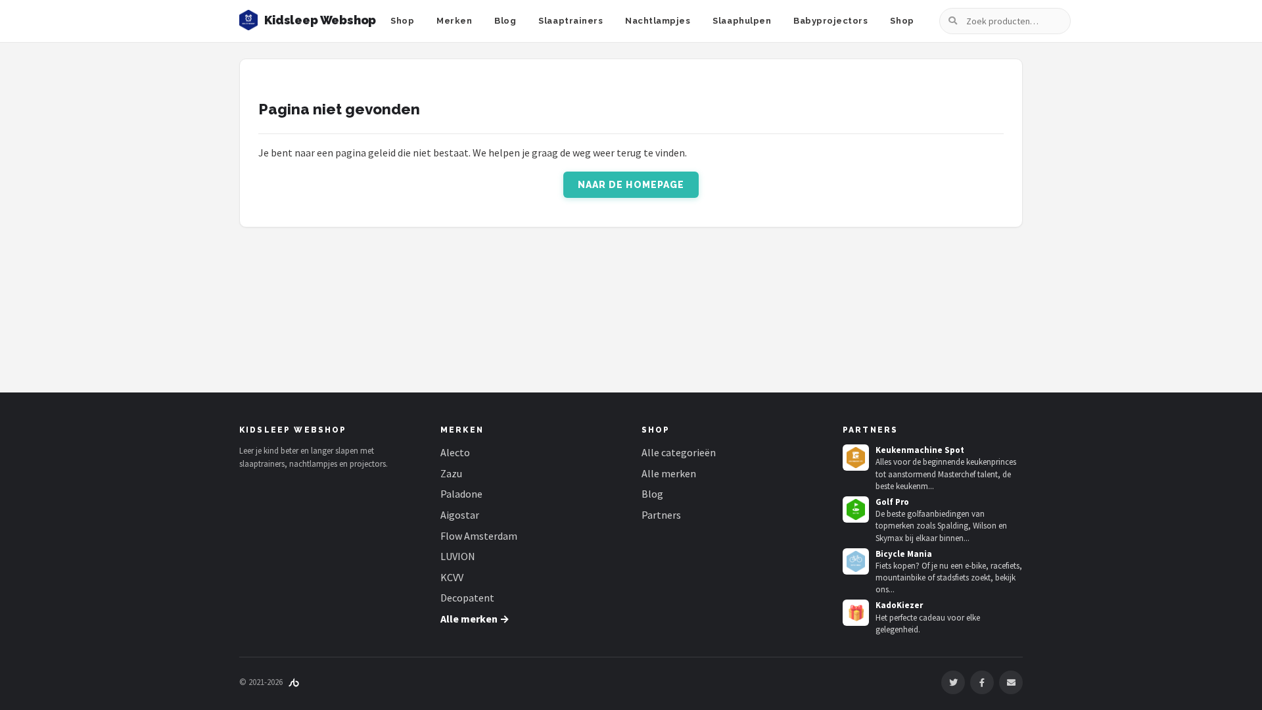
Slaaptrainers (570, 21)
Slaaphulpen (742, 21)
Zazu (451, 473)
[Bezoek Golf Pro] (856, 509)
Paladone (461, 493)
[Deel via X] (953, 682)
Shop (402, 21)
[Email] (1011, 682)
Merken (454, 21)
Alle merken (669, 473)
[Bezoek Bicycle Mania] (856, 561)
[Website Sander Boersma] (294, 682)
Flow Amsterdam (478, 535)
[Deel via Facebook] (982, 682)
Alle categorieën (679, 452)
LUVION (457, 556)
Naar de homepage (631, 184)
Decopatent (467, 597)
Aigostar (459, 514)
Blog (505, 21)
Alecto (455, 452)
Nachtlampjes (657, 21)
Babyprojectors (830, 21)
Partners (661, 514)
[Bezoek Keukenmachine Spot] (856, 457)
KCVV (451, 577)
